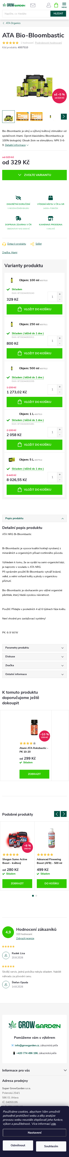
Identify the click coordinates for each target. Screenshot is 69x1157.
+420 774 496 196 (27, 1053)
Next (64, 814)
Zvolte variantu (37, 175)
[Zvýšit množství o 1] (59, 294)
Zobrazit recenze (25, 938)
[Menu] (64, 5)
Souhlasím (51, 1146)
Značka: (9, 252)
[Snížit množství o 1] (59, 299)
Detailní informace (15, 145)
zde (53, 1124)
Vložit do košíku (37, 309)
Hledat (58, 13)
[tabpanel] (34, 745)
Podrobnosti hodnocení (48, 43)
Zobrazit (34, 774)
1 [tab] (33, 896)
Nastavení (34, 1133)
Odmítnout (18, 1145)
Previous (57, 814)
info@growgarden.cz (27, 1045)
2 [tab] (36, 896)
